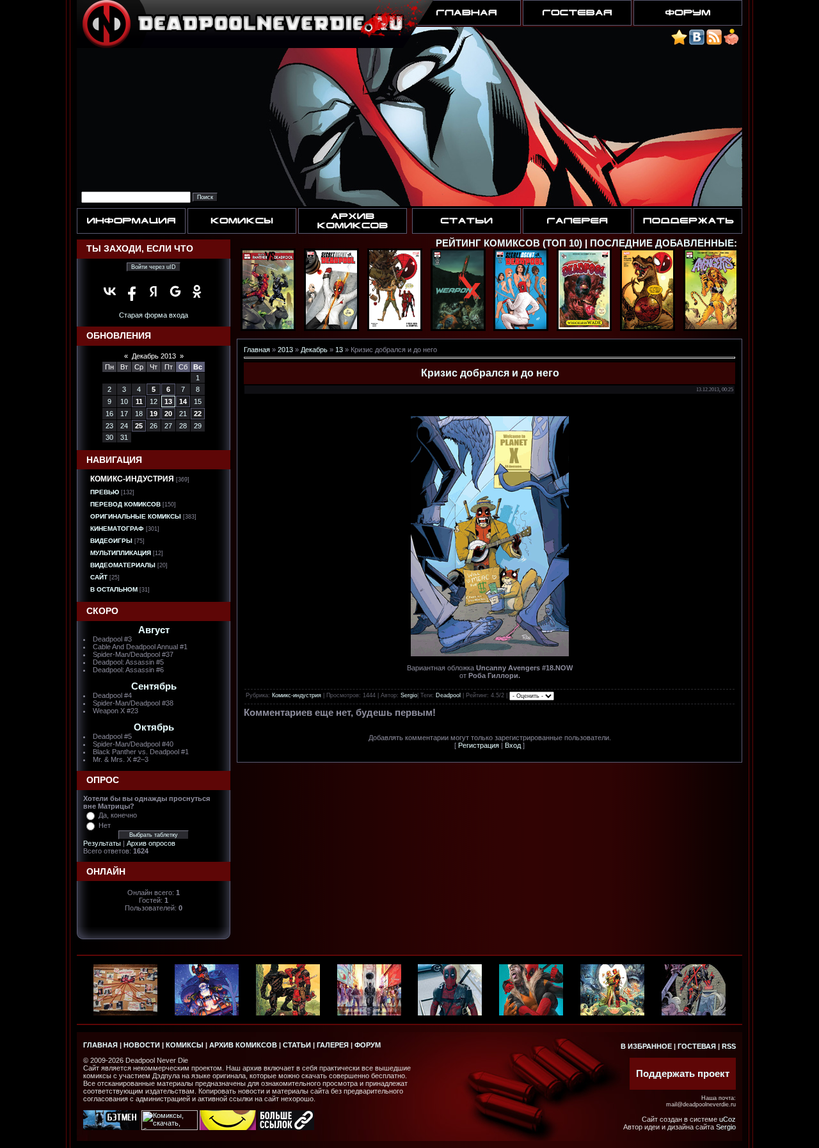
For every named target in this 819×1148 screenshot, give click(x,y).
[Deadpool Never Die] (679, 42)
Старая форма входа (153, 315)
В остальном (114, 589)
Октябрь (154, 727)
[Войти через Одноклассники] (197, 291)
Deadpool (448, 695)
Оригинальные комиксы (135, 516)
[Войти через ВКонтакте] (110, 291)
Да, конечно (118, 815)
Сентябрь (154, 686)
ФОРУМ (367, 1045)
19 (153, 413)
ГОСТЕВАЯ (697, 1046)
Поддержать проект (682, 1074)
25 (139, 426)
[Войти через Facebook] (131, 291)
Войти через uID (153, 267)
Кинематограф (117, 528)
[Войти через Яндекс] (153, 291)
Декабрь (314, 349)
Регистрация (478, 745)
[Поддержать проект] (731, 42)
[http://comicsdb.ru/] (228, 1127)
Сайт (98, 577)
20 (168, 413)
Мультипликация (120, 552)
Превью (104, 492)
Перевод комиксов (125, 504)
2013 (285, 349)
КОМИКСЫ (184, 1045)
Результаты (102, 843)
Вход (513, 745)
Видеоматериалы (122, 565)
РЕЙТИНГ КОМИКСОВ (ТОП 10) (509, 243)
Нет (105, 825)
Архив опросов (151, 843)
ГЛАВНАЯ (100, 1045)
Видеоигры (111, 540)
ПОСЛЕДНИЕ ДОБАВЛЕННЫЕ (662, 243)
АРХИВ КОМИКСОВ (243, 1045)
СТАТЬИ (297, 1045)
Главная (257, 349)
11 (139, 401)
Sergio (409, 695)
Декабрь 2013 (154, 356)
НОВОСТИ (141, 1045)
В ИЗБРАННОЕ (646, 1046)
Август (154, 630)
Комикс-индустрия (132, 478)
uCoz (727, 1119)
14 (183, 401)
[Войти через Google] (175, 291)
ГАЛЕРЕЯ (333, 1045)
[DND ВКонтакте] (696, 42)
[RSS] (714, 42)
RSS (729, 1046)
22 (198, 413)
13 (168, 401)
